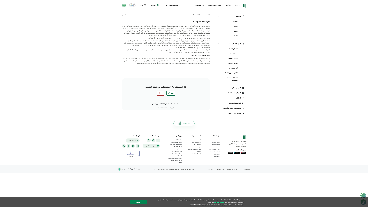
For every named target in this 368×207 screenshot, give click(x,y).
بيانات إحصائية (217, 154)
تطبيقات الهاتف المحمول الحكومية (176, 161)
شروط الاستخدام (216, 144)
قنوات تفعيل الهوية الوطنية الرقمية (194, 150)
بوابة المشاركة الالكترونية (176, 151)
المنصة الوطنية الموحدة (176, 142)
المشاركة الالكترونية (214, 5)
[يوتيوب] (137, 146)
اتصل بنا (199, 139)
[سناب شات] (124, 146)
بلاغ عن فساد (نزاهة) (196, 142)
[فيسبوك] (128, 146)
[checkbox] (170, 93)
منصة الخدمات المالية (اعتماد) (175, 158)
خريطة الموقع (220, 169)
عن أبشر (228, 5)
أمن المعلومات (216, 156)
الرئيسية (237, 5)
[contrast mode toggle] (158, 140)
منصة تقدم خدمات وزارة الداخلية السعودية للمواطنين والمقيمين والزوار (237, 143)
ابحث (141, 5)
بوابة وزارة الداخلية (178, 139)
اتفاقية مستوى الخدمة (214, 149)
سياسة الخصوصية (216, 142)
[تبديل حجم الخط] (153, 140)
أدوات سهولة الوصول (215, 151)
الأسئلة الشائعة (197, 144)
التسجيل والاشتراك (196, 153)
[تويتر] (133, 146)
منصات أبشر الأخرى (171, 5)
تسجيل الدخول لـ (186, 123)
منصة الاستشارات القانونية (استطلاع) (176, 154)
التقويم (210, 169)
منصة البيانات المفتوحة (176, 149)
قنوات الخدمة (197, 147)
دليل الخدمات (200, 5)
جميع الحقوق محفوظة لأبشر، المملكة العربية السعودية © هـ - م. (174, 169)
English (153, 5)
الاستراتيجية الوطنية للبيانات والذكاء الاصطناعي (175, 145)
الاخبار (218, 147)
